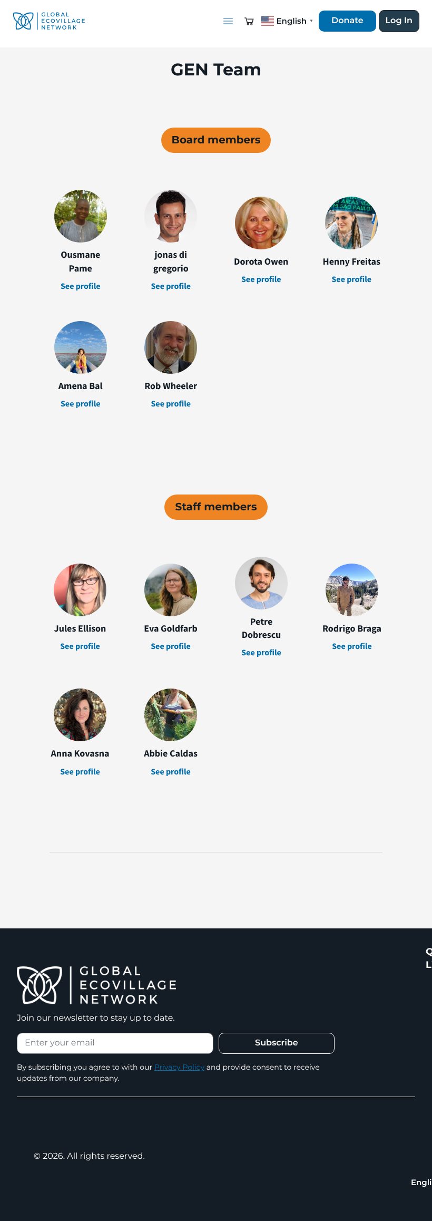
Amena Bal (80, 386)
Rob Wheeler (170, 386)
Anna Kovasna (80, 753)
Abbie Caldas (171, 753)
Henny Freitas (351, 261)
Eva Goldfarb (171, 628)
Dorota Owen (261, 261)
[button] (249, 21)
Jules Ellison (80, 628)
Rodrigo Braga (351, 628)
